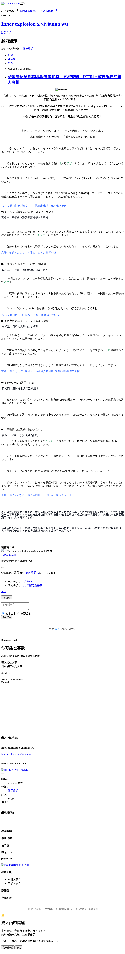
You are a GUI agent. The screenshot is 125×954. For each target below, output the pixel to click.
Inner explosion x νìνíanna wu (16, 754)
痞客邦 (29, 572)
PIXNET (38, 909)
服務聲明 (93, 909)
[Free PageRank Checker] (15, 864)
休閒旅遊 (28, 48)
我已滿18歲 (8, 947)
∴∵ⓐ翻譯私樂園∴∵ (34, 585)
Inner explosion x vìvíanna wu (34, 24)
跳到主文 (6, 32)
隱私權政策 (81, 909)
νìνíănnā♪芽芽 (8, 555)
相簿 (10, 55)
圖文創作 (26, 581)
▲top (4, 591)
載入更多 (7, 597)
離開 (19, 947)
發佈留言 (7, 617)
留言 (36, 572)
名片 (10, 63)
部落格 (12, 59)
